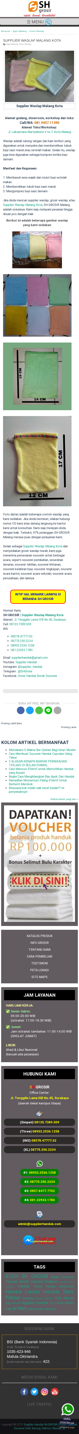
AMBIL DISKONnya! (68, 1424)
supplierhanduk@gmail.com (30, 657)
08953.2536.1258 (22, 645)
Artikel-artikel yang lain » (64, 799)
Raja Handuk (13, 1303)
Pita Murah (64, 1298)
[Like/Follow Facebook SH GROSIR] (24, 1394)
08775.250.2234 (22, 641)
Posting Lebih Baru (11, 723)
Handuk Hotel (29, 1286)
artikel (19, 1308)
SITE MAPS (39, 977)
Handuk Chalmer (44, 1281)
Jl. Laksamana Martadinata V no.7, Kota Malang (39, 132)
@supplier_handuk (30, 667)
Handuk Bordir (17, 1281)
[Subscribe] (54, 1394)
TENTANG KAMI (40, 949)
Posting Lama (68, 727)
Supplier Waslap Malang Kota (22, 205)
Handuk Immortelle (59, 1286)
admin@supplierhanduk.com (39, 1224)
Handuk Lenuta (22, 1292)
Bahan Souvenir (62, 1277)
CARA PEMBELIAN (39, 956)
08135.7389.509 (20, 624)
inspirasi (32, 1309)
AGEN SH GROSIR (26, 1276)
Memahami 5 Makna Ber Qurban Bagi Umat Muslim (42, 750)
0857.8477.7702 (42, 1191)
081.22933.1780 (22, 650)
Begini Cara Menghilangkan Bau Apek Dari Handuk (41, 776)
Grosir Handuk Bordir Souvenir (37, 676)
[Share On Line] (48, 710)
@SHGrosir (25, 671)
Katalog (28, 1298)
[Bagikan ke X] (30, 710)
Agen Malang (12, 44)
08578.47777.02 (22, 636)
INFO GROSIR (39, 943)
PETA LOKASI (39, 970)
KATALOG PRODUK (40, 936)
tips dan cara (47, 1309)
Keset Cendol (44, 1298)
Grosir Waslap (25, 44)
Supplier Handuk (26, 662)
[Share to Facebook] (21, 710)
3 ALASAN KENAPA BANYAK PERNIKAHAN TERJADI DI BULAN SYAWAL (38, 763)
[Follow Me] (34, 1394)
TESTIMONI (39, 963)
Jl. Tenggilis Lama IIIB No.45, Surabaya (40, 619)
